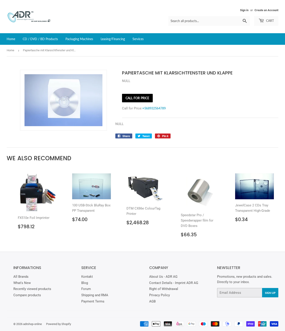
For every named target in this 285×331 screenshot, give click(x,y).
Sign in (244, 10)
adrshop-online (32, 324)
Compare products (27, 295)
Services (138, 39)
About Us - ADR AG (163, 277)
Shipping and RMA (94, 295)
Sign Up (270, 292)
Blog (84, 283)
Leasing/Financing (113, 39)
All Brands (20, 277)
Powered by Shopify (58, 324)
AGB (152, 301)
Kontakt (87, 277)
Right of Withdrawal (163, 289)
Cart (269, 21)
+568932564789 (154, 108)
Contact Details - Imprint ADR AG (173, 283)
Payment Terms (92, 301)
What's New (22, 283)
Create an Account (266, 10)
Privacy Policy (159, 295)
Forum (86, 289)
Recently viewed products (32, 289)
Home (11, 39)
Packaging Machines (79, 39)
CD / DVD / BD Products (40, 39)
